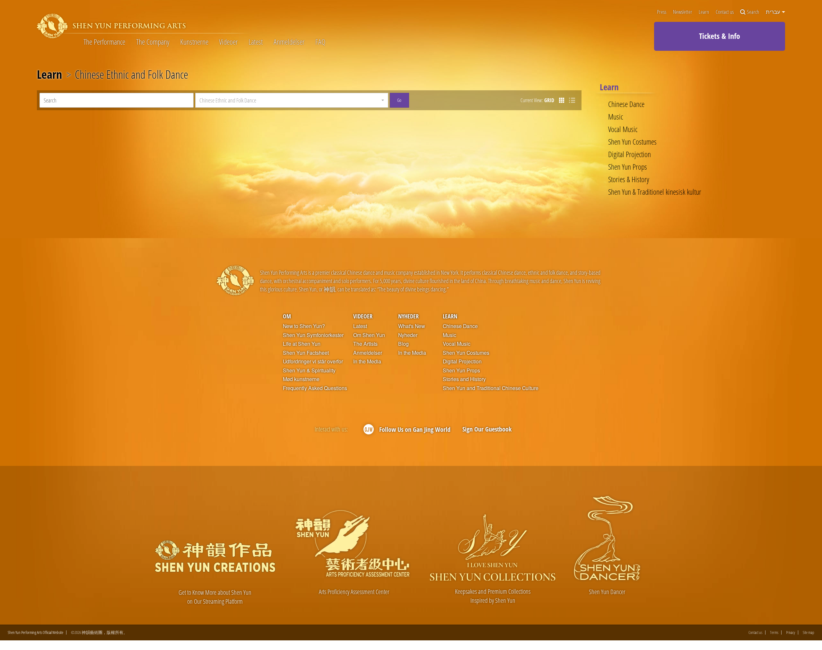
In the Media (367, 361)
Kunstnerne (194, 42)
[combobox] (291, 100)
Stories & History (628, 179)
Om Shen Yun (369, 335)
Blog (403, 343)
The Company (153, 42)
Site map (808, 632)
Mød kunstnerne (301, 379)
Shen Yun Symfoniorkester (313, 335)
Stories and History (464, 379)
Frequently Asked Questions (315, 388)
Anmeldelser (289, 42)
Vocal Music (622, 129)
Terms (774, 632)
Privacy (790, 632)
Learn (704, 12)
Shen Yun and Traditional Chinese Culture (490, 388)
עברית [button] (773, 11)
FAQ (320, 42)
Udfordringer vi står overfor (313, 361)
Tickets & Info (719, 36)
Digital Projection (629, 154)
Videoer (228, 42)
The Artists (365, 343)
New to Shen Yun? (304, 326)
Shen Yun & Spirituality (309, 370)
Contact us (725, 12)
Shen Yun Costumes (632, 142)
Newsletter (682, 12)
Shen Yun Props (627, 167)
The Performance (104, 42)
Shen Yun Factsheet (306, 352)
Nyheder (408, 316)
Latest (256, 42)
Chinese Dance (626, 104)
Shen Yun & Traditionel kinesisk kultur (654, 192)
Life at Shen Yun (301, 343)
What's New (411, 326)
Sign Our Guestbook (487, 429)
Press (661, 12)
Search (753, 12)
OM (287, 316)
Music (615, 116)
